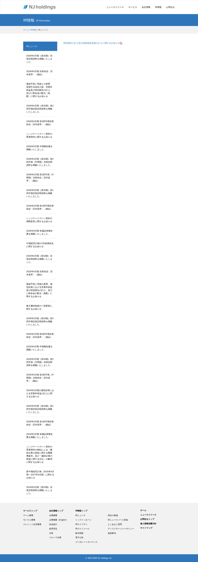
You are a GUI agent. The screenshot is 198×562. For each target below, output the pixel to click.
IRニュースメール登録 (118, 520)
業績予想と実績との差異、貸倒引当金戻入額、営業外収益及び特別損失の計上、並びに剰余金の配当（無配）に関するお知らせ (39, 90)
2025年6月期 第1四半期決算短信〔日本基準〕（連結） (40, 423)
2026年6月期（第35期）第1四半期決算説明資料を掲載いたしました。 (40, 193)
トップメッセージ (83, 520)
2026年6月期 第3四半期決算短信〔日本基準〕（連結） (40, 123)
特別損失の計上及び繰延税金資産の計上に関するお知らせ (91, 43)
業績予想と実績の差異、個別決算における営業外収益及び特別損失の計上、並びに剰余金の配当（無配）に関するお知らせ (39, 290)
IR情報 (33, 30)
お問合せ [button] (170, 7)
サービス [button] (132, 7)
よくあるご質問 (115, 524)
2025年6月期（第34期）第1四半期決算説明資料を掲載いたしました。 (40, 409)
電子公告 (79, 537)
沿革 (51, 533)
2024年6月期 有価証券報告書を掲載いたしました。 (39, 435)
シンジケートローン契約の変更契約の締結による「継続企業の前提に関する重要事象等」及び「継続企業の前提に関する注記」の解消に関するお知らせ (39, 454)
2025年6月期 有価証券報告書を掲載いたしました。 (39, 232)
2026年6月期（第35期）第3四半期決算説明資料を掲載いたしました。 (40, 108)
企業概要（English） (58, 520)
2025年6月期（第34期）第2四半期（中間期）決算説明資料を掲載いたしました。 (40, 362)
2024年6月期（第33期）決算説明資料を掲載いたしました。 (39, 490)
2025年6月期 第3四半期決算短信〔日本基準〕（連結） (40, 335)
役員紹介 (53, 524)
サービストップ (30, 511)
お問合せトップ (147, 519)
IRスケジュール (82, 529)
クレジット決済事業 (32, 524)
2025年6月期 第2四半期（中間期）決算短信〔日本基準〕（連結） (40, 377)
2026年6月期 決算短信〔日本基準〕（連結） (39, 73)
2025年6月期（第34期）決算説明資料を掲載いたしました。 (39, 259)
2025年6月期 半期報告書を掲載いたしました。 (39, 348)
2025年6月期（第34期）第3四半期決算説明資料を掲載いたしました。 (40, 321)
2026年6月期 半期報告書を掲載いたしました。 (39, 148)
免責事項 (112, 533)
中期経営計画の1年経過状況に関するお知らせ (40, 245)
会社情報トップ (56, 511)
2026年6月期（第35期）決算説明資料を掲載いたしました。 (39, 58)
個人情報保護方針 (148, 523)
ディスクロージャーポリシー (121, 529)
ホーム (26, 30)
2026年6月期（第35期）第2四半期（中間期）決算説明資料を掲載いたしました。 (40, 162)
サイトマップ (146, 528)
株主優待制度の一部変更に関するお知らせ (39, 307)
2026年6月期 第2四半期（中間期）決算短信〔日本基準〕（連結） (40, 177)
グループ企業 (55, 537)
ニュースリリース (115, 7)
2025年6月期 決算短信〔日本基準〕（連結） (39, 273)
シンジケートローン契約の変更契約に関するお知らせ (39, 135)
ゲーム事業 (28, 515)
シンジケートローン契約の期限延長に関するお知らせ (39, 220)
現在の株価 (113, 515)
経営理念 (53, 529)
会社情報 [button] (146, 7)
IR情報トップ (81, 511)
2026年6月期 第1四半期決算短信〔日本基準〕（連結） (40, 207)
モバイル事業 (29, 520)
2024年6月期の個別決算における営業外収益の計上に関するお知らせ (40, 393)
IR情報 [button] (158, 7)
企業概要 (53, 515)
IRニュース (31, 46)
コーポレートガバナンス (86, 542)
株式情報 (79, 533)
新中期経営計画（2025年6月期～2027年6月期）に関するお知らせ (40, 474)
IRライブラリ (81, 524)
